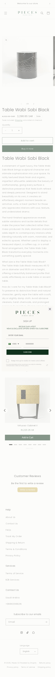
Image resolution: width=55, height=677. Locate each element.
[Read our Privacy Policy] (47, 365)
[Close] (50, 309)
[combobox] (13, 344)
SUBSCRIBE (27, 352)
